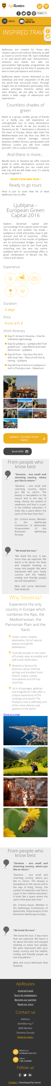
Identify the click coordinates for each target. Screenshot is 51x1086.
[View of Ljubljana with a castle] (10, 407)
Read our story (25, 1004)
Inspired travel (25, 990)
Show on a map (11, 714)
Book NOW (17, 451)
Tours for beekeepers (25, 995)
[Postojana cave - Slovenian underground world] (10, 417)
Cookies (12, 1082)
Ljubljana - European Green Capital (24, 438)
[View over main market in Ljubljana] (10, 427)
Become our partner (25, 999)
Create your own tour (24, 179)
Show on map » (25, 1037)
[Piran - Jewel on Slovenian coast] (40, 417)
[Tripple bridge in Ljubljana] (25, 407)
